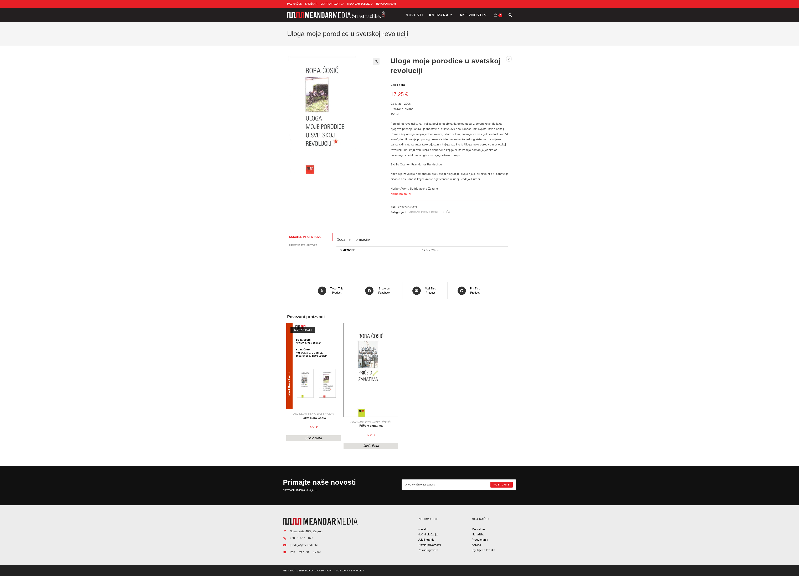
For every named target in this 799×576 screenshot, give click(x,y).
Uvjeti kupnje (426, 539)
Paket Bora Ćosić (313, 418)
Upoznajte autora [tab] (303, 245)
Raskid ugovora (428, 550)
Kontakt (423, 529)
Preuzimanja (480, 539)
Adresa (476, 544)
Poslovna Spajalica (350, 570)
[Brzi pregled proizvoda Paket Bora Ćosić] (339, 330)
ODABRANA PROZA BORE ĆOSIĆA (427, 212)
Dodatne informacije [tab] (305, 237)
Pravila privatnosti (429, 544)
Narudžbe (478, 534)
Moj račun (478, 529)
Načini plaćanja (428, 534)
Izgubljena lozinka (483, 550)
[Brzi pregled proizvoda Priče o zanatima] (396, 330)
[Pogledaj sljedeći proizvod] (509, 59)
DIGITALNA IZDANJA (332, 3)
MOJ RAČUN (294, 3)
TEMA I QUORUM (386, 3)
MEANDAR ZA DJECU (360, 3)
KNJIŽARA (311, 3)
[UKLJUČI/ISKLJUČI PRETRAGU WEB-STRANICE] (510, 15)
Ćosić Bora (313, 438)
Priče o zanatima (371, 425)
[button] (376, 61)
